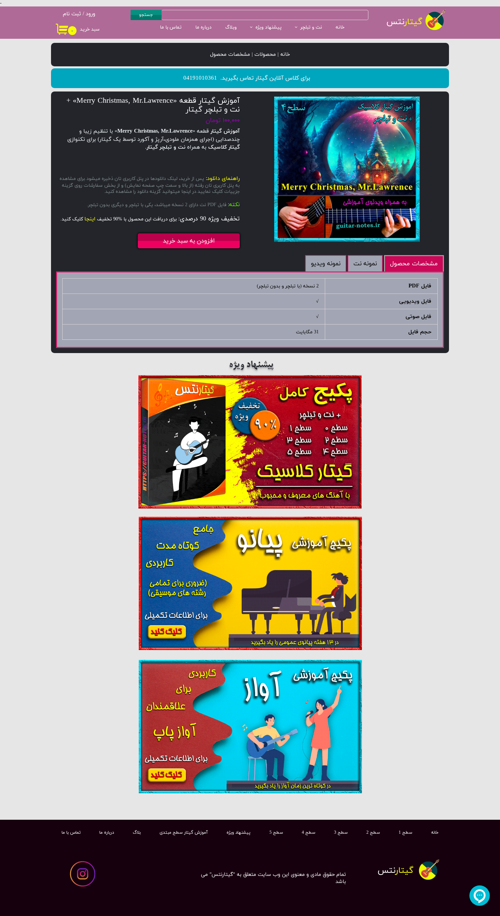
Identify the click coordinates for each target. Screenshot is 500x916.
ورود (90, 14)
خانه (340, 27)
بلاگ (137, 833)
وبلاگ (231, 27)
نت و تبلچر (311, 27)
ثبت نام (72, 14)
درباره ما (203, 27)
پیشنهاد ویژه (268, 27)
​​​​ (396, 871)
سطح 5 (276, 833)
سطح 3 (341, 833)
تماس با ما (171, 27)
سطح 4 (308, 833)
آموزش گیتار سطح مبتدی (184, 833)
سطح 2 (373, 833)
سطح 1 (405, 833)
